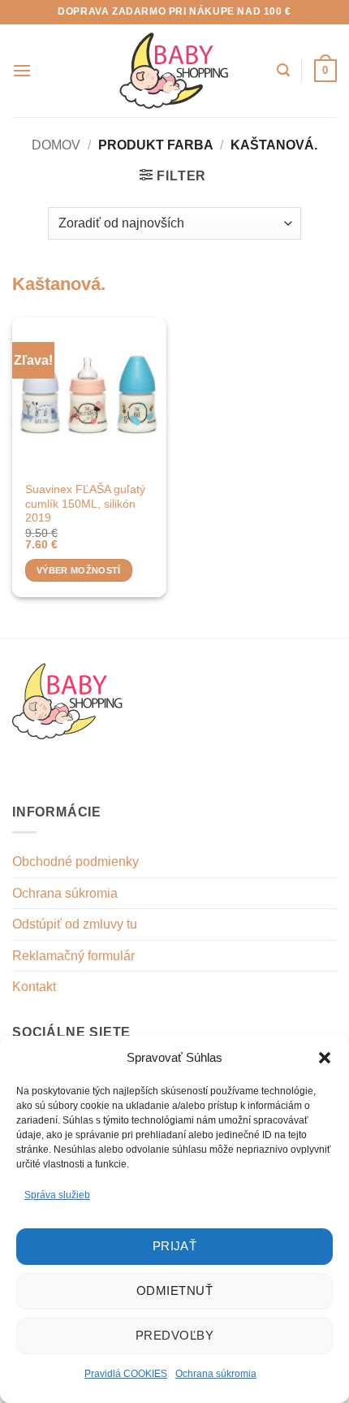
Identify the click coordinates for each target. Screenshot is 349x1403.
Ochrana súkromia (215, 1373)
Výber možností (79, 570)
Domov (56, 145)
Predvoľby (174, 1335)
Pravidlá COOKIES (125, 1373)
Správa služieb (57, 1195)
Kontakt (34, 987)
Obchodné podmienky (75, 861)
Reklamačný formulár (73, 956)
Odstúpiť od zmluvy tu (74, 924)
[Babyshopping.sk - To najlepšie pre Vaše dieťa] (174, 70)
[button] (325, 1058)
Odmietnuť (174, 1290)
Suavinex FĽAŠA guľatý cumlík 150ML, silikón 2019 (85, 503)
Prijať (175, 1246)
